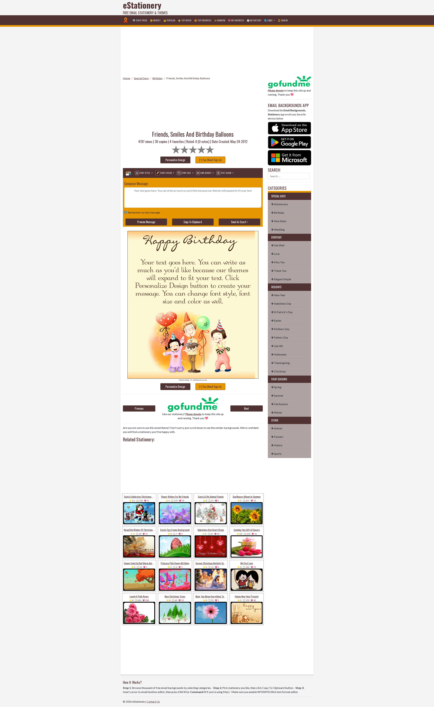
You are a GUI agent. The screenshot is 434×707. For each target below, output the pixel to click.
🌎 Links (268, 20)
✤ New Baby (278, 221)
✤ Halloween (279, 354)
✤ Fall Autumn (279, 404)
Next (246, 408)
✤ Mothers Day (280, 329)
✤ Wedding (278, 229)
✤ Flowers (277, 436)
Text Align (226, 173)
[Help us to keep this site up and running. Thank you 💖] (289, 81)
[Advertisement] (249, 7)
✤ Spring (276, 387)
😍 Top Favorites (202, 20)
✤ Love (275, 253)
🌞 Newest (155, 20)
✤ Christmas (278, 371)
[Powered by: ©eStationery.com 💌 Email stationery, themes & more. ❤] (191, 242)
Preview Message (146, 222)
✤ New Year (278, 295)
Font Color (166, 173)
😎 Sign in (283, 20)
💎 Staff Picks (139, 20)
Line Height (206, 173)
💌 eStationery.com (198, 380)
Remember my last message (144, 212)
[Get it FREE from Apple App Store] (289, 127)
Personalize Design (175, 160)
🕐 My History (254, 20)
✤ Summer (277, 395)
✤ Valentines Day (281, 303)
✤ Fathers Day (279, 337)
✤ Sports (276, 453)
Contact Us (153, 701)
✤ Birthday (277, 212)
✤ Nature (276, 445)
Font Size (186, 173)
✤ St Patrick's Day (282, 312)
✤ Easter (276, 320)
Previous (139, 408)
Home (126, 78)
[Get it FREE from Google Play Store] (289, 142)
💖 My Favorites (236, 20)
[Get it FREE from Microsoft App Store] (289, 157)
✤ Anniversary (279, 204)
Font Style (145, 173)
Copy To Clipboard (193, 222)
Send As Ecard (238, 222)
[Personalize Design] (128, 173)
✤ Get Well (277, 245)
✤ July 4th (277, 345)
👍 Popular (169, 20)
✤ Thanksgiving (280, 362)
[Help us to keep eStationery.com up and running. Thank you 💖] (192, 404)
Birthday (157, 78)
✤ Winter (276, 412)
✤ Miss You (278, 262)
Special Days (141, 78)
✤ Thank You (278, 270)
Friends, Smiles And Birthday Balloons (188, 78)
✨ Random (219, 20)
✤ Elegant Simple (281, 279)
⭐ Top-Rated (184, 20)
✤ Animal (276, 428)
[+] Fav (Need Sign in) (210, 160)
